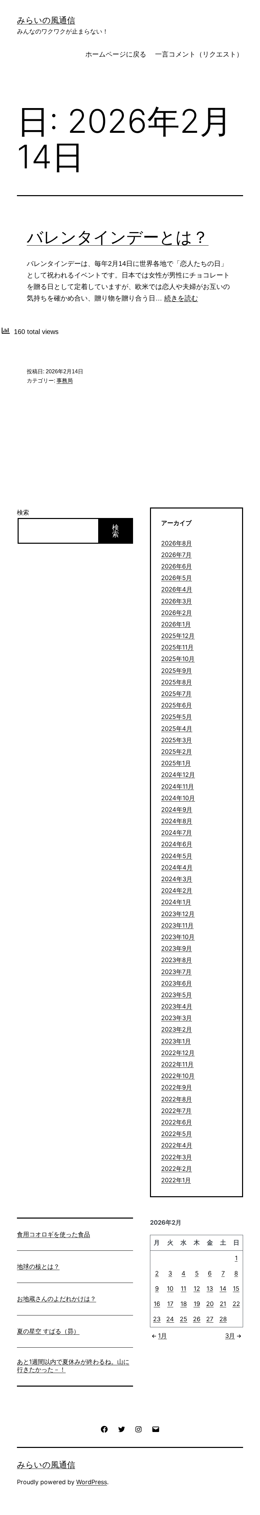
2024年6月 (176, 844)
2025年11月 (177, 647)
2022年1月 (176, 1180)
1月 (162, 1335)
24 (170, 1319)
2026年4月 (176, 589)
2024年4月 (177, 867)
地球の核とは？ (38, 1266)
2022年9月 (176, 1087)
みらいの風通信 (46, 20)
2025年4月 (176, 728)
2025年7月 (176, 693)
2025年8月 (176, 682)
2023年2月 (176, 1029)
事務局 (65, 380)
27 (209, 1319)
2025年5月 (176, 716)
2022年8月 (176, 1099)
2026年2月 (176, 612)
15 (236, 1288)
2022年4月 (176, 1145)
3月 (230, 1335)
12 (197, 1288)
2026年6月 (176, 566)
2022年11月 (177, 1064)
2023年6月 (176, 983)
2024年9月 (176, 809)
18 (183, 1303)
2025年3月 (176, 740)
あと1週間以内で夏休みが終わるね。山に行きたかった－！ (73, 1365)
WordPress (91, 1482)
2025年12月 (178, 635)
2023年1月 (176, 1041)
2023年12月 (178, 913)
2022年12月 (178, 1052)
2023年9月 (176, 948)
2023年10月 (178, 936)
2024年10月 (178, 798)
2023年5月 (176, 994)
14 (223, 1288)
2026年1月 (176, 624)
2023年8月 (176, 959)
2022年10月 (178, 1075)
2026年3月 (176, 601)
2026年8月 (176, 543)
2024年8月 (176, 821)
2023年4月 (176, 1006)
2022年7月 (176, 1110)
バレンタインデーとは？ (118, 237)
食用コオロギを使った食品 (53, 1234)
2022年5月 (176, 1133)
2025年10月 (178, 658)
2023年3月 (176, 1017)
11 (183, 1288)
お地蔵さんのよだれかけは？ (56, 1298)
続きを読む (181, 298)
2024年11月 (177, 786)
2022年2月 (176, 1168)
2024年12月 (178, 774)
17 (170, 1303)
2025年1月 (176, 763)
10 (170, 1288)
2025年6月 (176, 705)
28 (223, 1319)
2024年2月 (176, 890)
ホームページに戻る (115, 54)
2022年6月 (176, 1122)
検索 (23, 512)
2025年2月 (176, 751)
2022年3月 (176, 1157)
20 (210, 1303)
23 (156, 1319)
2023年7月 (176, 971)
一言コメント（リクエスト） (199, 54)
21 (223, 1303)
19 (197, 1303)
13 (210, 1288)
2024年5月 (176, 855)
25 (183, 1319)
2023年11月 (177, 925)
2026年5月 (176, 577)
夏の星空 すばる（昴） (48, 1331)
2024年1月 (176, 902)
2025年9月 (176, 670)
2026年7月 (176, 554)
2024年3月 (176, 879)
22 (236, 1303)
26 (196, 1319)
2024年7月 (176, 832)
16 (157, 1303)
